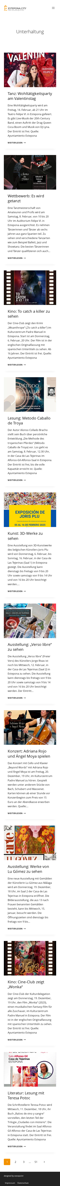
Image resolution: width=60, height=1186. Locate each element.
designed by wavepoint (13, 1175)
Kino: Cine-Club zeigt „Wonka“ (26, 984)
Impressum (10, 1183)
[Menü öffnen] (53, 7)
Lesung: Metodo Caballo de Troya (29, 420)
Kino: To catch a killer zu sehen (29, 314)
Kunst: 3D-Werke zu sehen (25, 536)
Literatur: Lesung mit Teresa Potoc (26, 1095)
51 (36, 1162)
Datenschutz (23, 1183)
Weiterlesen (17, 142)
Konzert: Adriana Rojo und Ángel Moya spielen (29, 753)
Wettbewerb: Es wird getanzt (26, 198)
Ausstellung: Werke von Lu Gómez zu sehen (28, 869)
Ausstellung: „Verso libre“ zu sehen (30, 647)
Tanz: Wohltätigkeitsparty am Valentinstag (30, 96)
